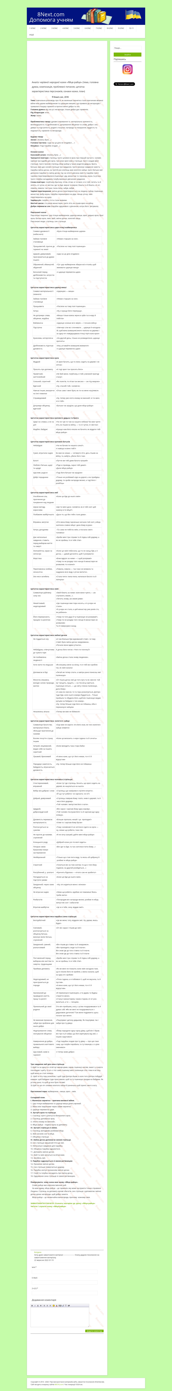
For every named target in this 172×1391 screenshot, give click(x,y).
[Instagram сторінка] (128, 69)
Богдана (37, 1252)
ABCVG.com (58, 1384)
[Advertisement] (67, 62)
